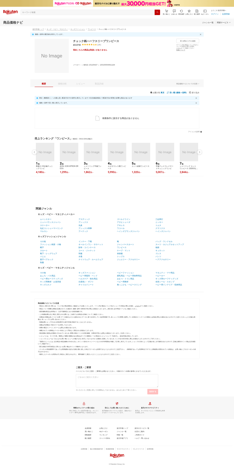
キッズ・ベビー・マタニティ (57, 29)
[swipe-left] (34, 152)
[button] (174, 12)
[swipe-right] (199, 152)
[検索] (157, 12)
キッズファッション (77, 29)
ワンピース (92, 29)
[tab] (44, 83)
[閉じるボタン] (201, 34)
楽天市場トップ (38, 29)
